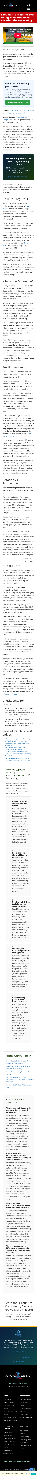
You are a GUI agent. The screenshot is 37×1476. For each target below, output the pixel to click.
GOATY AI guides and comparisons (16, 1461)
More (28, 1473)
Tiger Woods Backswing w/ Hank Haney (18, 760)
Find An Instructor (26, 1417)
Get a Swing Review (10, 1438)
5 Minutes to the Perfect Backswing (16, 752)
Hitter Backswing (10, 756)
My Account (24, 1431)
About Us (23, 1434)
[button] (28, 9)
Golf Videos (7, 1400)
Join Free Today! (25, 1400)
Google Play (19, 1361)
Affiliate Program (9, 1441)
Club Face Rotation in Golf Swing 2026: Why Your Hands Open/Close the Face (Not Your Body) (20, 1079)
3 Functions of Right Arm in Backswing (17, 739)
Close (33, 1474)
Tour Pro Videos (8, 1403)
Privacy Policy (24, 1437)
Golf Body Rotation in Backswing (16, 741)
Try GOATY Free (18, 1351)
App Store (27, 1357)
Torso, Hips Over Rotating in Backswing (18, 754)
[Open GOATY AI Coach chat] (32, 1471)
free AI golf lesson (11, 694)
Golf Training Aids (26, 1408)
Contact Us (26, 1469)
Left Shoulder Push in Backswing (15, 747)
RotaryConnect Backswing (13, 749)
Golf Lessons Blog (9, 1417)
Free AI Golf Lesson (10, 1420)
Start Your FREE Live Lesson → (18, 176)
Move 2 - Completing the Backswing (17, 758)
